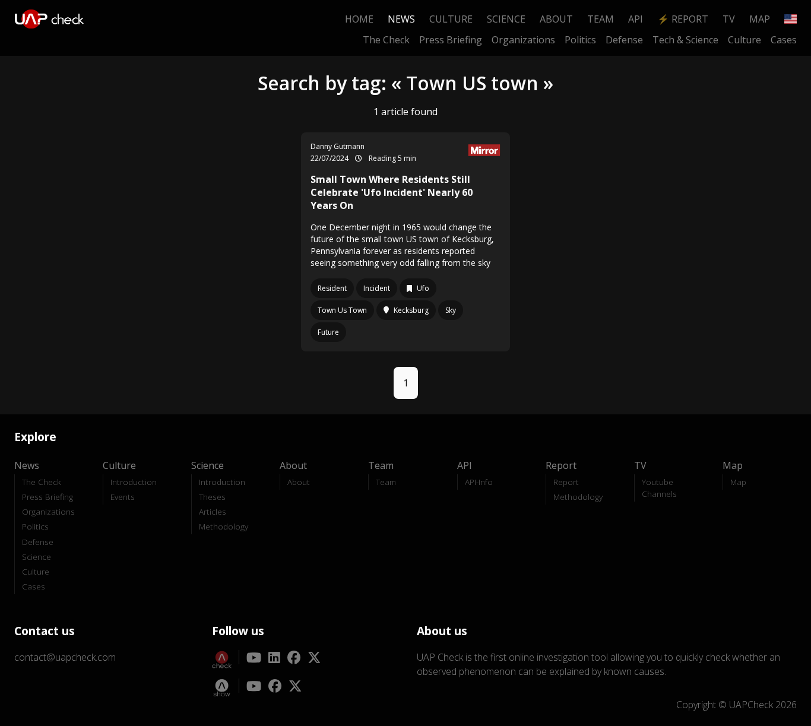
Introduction (133, 481)
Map (759, 19)
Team (600, 19)
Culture (451, 19)
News (401, 19)
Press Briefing (450, 39)
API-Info (479, 481)
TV (729, 19)
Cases (784, 39)
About (556, 19)
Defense (624, 39)
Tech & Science (685, 39)
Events (122, 496)
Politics (580, 39)
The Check (386, 39)
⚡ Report (682, 19)
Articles (212, 511)
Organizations (523, 39)
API (635, 19)
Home (359, 19)
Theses (212, 496)
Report (566, 481)
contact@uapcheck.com (65, 657)
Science (506, 19)
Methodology (223, 526)
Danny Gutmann (338, 146)
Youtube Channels (659, 487)
